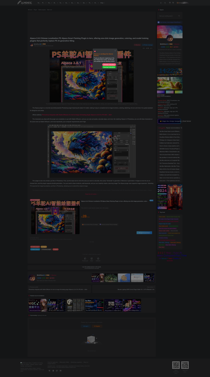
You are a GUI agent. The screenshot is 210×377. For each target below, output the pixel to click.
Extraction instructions (109, 64)
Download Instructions (109, 67)
